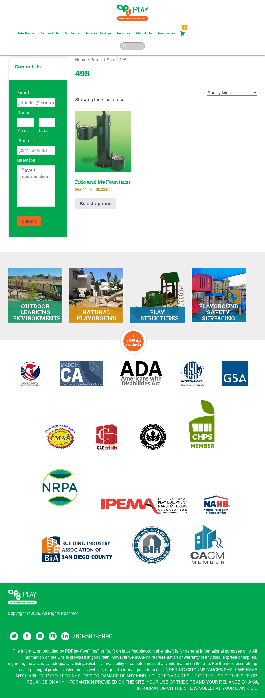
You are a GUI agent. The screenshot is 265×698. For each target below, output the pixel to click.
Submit (28, 221)
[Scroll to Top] (255, 682)
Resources (166, 33)
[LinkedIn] (65, 636)
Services (123, 33)
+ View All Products (133, 340)
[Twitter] (14, 636)
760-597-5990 (92, 636)
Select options (96, 203)
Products (72, 33)
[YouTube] (40, 636)
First (22, 130)
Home (80, 59)
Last (43, 130)
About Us (143, 33)
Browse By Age (97, 33)
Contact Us (49, 33)
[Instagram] (53, 636)
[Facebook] (27, 636)
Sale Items (26, 33)
